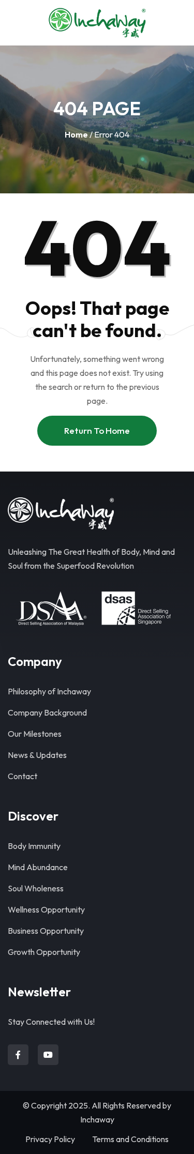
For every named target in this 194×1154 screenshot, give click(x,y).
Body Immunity (34, 846)
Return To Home (97, 430)
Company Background (47, 712)
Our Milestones (35, 733)
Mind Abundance (38, 867)
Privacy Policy (50, 1139)
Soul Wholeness (36, 888)
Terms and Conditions (130, 1139)
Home (76, 134)
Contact (22, 776)
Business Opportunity (46, 930)
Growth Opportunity (44, 952)
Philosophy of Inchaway (49, 691)
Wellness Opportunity (46, 909)
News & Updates (37, 755)
